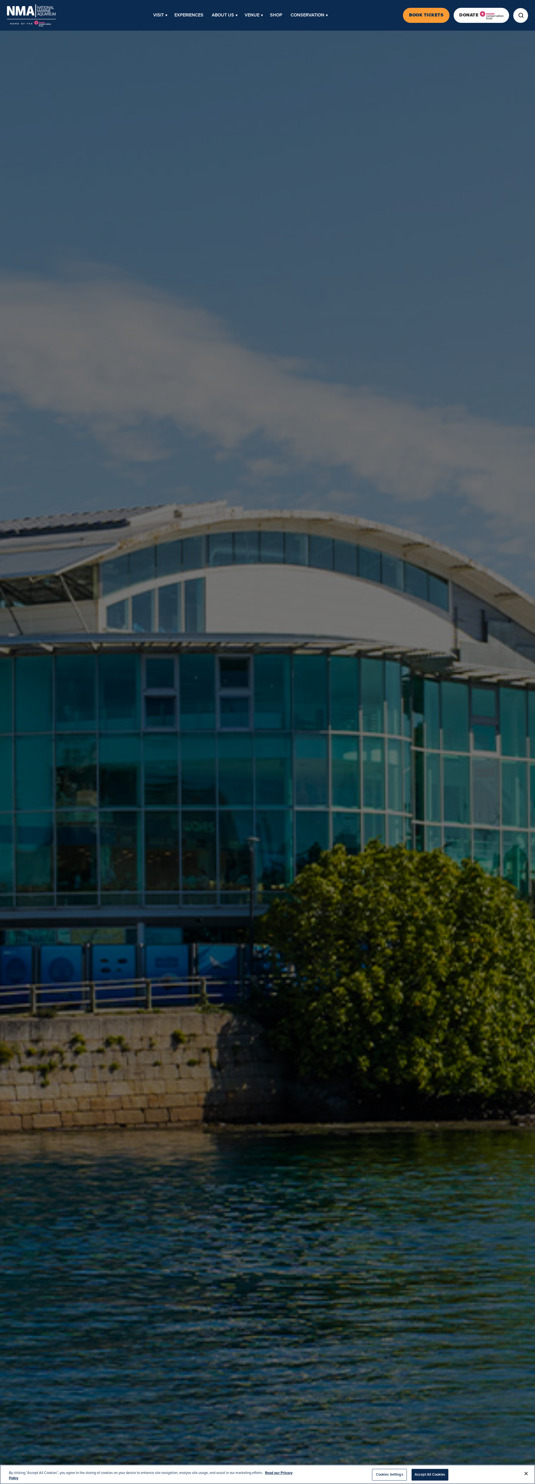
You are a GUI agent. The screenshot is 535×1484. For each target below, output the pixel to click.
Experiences (188, 15)
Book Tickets (426, 15)
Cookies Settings (389, 1474)
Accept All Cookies (430, 1474)
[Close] (526, 1474)
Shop (276, 15)
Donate (468, 15)
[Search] (520, 15)
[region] (267, 1474)
